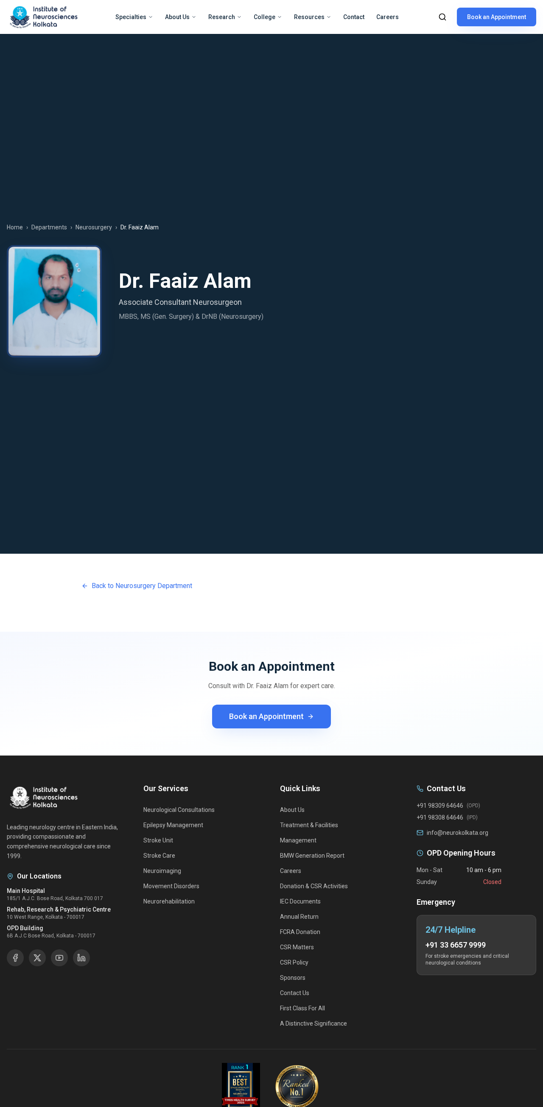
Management (298, 840)
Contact (353, 17)
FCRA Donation (300, 932)
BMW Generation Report (312, 855)
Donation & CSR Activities (314, 886)
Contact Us (294, 993)
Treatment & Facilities (309, 825)
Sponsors (292, 977)
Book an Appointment (496, 17)
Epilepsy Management (173, 825)
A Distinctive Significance (313, 1023)
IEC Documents (300, 901)
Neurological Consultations (179, 809)
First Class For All (302, 1008)
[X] (37, 957)
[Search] (442, 17)
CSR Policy (294, 962)
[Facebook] (15, 957)
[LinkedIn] (81, 957)
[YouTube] (59, 957)
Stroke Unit (158, 840)
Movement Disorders (171, 886)
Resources (309, 17)
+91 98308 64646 (440, 817)
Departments (49, 227)
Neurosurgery (94, 227)
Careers (387, 17)
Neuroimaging (162, 870)
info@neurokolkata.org (457, 832)
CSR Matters (297, 947)
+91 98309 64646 (440, 805)
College (264, 17)
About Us (177, 17)
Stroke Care (159, 855)
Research (221, 17)
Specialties (130, 17)
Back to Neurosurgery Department (142, 586)
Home (15, 227)
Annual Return (299, 916)
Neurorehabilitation (169, 901)
